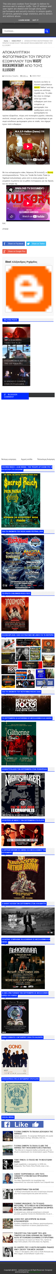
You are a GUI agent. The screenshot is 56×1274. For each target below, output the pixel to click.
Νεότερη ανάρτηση (8, 459)
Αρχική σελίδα (26, 459)
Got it (35, 20)
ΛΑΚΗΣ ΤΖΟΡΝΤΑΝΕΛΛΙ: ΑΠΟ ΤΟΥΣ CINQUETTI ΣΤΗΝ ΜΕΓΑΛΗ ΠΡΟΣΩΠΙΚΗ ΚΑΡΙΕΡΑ (31, 1176)
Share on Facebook (16, 244)
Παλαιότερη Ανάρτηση (46, 459)
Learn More (24, 20)
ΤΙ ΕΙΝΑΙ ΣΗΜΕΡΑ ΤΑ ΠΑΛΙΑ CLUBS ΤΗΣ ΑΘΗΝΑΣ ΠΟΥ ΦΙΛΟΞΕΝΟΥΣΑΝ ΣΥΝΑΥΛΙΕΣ (32, 1147)
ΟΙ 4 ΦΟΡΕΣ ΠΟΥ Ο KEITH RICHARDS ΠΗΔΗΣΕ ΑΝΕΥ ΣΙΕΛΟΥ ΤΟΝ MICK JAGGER (34, 1248)
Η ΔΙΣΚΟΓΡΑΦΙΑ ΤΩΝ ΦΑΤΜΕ (26, 1189)
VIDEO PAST (36, 76)
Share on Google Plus (16, 251)
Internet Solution (35, 1272)
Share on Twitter (38, 244)
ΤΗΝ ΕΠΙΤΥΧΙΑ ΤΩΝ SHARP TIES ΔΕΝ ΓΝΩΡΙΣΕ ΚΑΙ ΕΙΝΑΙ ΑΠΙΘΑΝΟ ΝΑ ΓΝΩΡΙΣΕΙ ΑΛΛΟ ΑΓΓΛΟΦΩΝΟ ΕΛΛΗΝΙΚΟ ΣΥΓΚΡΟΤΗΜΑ (33, 1235)
